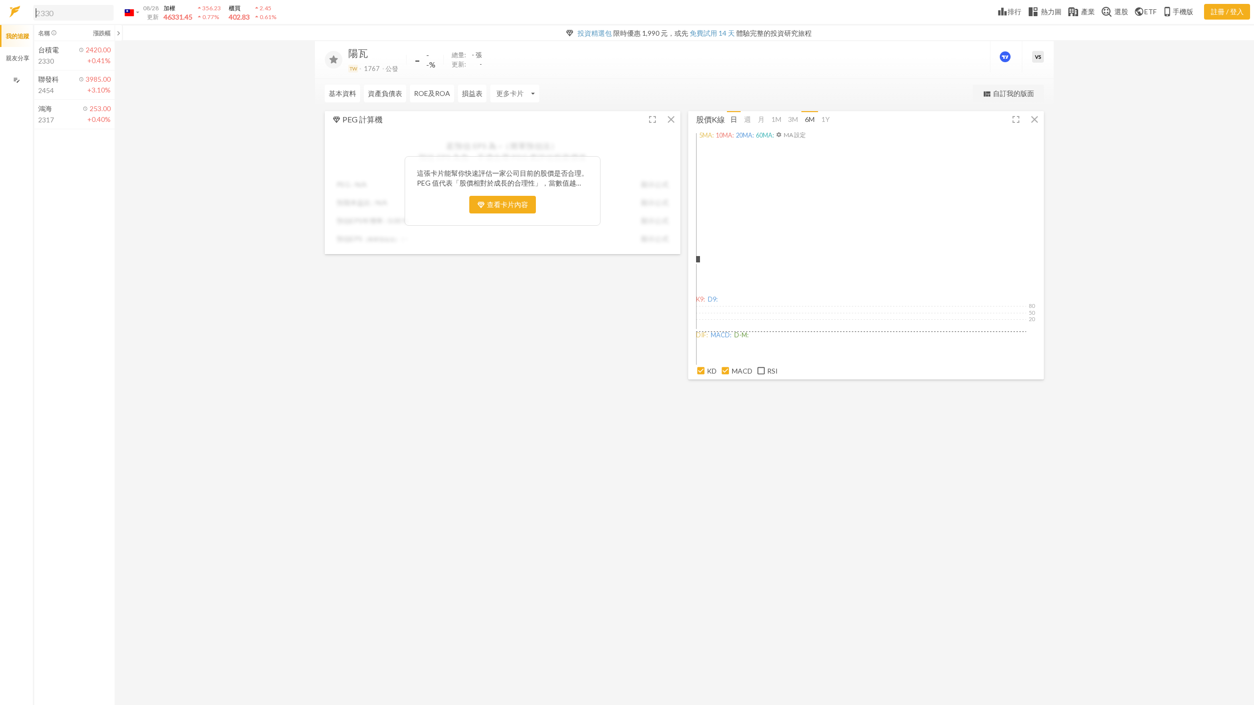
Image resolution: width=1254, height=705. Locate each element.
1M (776, 119)
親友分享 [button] (17, 58)
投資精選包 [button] (595, 33)
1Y (825, 119)
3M (793, 119)
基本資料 (342, 93)
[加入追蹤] (333, 60)
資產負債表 (385, 93)
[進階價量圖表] (1006, 56)
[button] (71, 12)
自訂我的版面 (1008, 93)
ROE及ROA (432, 93)
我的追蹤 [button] (17, 36)
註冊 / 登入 (1227, 11)
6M (810, 119)
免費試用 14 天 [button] (712, 33)
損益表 (472, 93)
